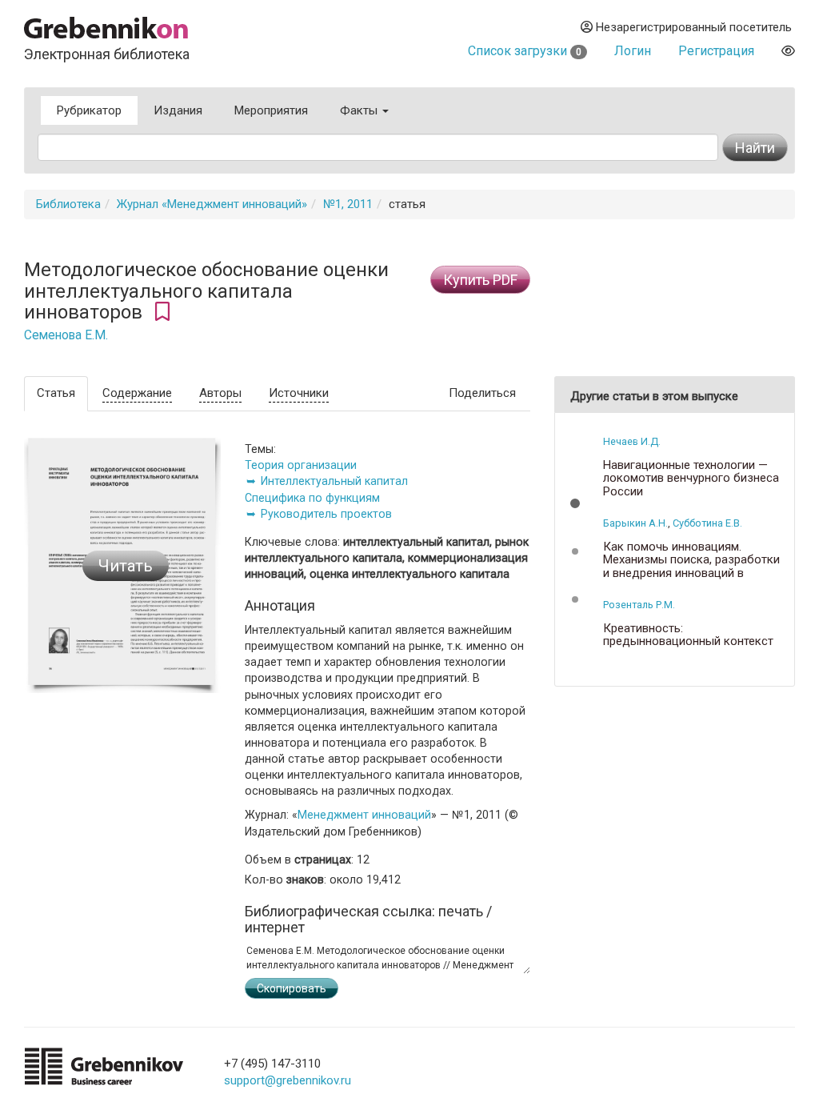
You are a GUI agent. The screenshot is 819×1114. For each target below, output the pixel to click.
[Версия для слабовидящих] (788, 51)
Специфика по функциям (312, 497)
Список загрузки (524, 50)
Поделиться (482, 393)
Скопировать (291, 988)
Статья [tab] (56, 393)
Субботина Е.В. (707, 523)
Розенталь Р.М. (639, 605)
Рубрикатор (89, 110)
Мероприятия (271, 110)
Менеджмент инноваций (364, 814)
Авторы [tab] (220, 393)
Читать (125, 565)
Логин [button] (632, 50)
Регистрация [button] (716, 50)
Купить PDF (480, 279)
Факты (360, 110)
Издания (178, 110)
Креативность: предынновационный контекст (688, 635)
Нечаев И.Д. (632, 441)
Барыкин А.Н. (635, 523)
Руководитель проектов (326, 513)
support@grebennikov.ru (287, 1080)
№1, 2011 (348, 204)
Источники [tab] (299, 393)
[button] (575, 503)
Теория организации (301, 465)
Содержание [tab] (137, 393)
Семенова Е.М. (66, 335)
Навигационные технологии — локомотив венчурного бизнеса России (691, 479)
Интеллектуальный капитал (334, 481)
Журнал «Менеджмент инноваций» (212, 204)
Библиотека (68, 204)
